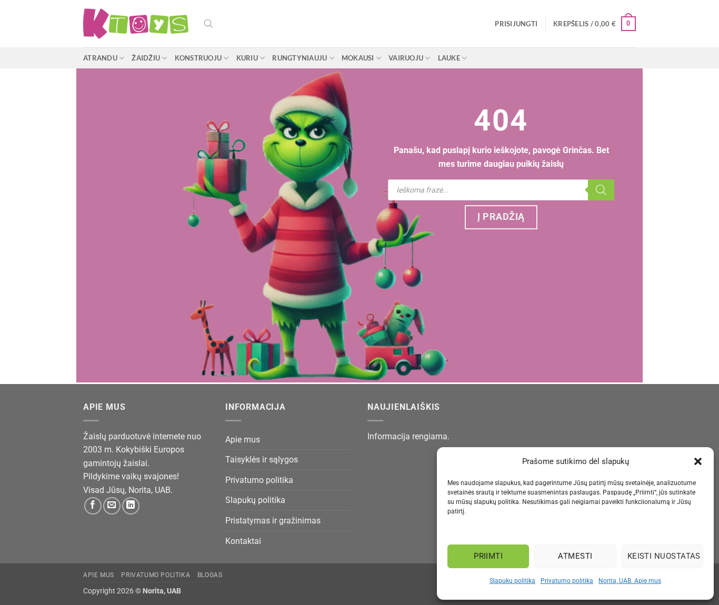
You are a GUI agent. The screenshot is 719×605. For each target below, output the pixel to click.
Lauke (449, 58)
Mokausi (358, 58)
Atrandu (100, 58)
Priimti (488, 556)
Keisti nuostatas (664, 556)
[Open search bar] (208, 23)
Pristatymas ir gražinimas (273, 521)
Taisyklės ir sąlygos (261, 460)
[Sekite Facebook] (93, 506)
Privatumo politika (567, 580)
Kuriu (247, 58)
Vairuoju (405, 58)
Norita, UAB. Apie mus (629, 580)
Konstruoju (198, 58)
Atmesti (575, 556)
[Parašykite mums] (112, 506)
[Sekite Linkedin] (130, 506)
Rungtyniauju (299, 58)
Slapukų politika (512, 580)
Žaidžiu (146, 58)
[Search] (601, 189)
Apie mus (242, 440)
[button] (698, 461)
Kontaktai (243, 541)
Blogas (210, 575)
